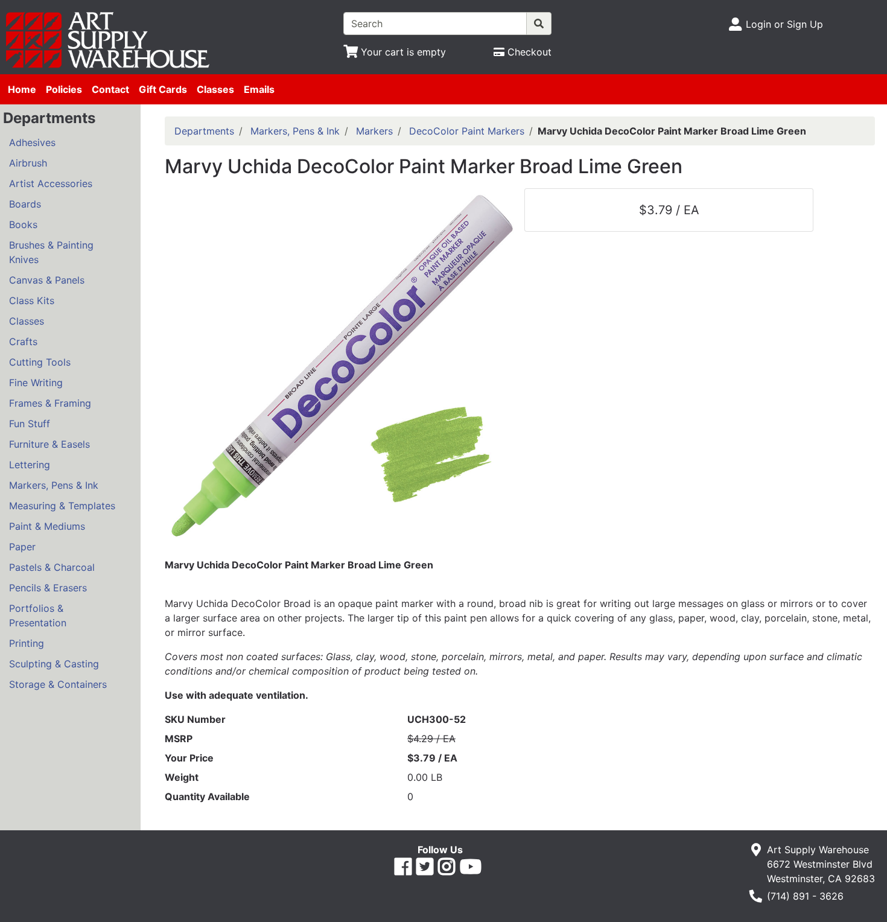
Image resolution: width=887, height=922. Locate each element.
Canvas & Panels (46, 280)
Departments (204, 131)
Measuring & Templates (62, 506)
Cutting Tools (40, 362)
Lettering (29, 465)
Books (23, 224)
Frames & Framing (50, 403)
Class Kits (31, 300)
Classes (215, 89)
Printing (26, 643)
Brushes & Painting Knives (51, 252)
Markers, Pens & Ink (53, 485)
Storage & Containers (58, 684)
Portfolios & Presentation (37, 615)
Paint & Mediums (47, 526)
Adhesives (32, 142)
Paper (22, 547)
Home (22, 89)
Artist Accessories (50, 183)
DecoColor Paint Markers (466, 131)
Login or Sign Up (784, 24)
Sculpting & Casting (54, 664)
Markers (374, 131)
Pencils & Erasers (48, 588)
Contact (110, 89)
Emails (259, 89)
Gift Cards (163, 89)
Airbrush (28, 163)
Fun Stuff (29, 424)
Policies (64, 89)
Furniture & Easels (49, 444)
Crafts (23, 341)
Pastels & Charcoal (52, 567)
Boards (25, 204)
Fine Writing (36, 383)
